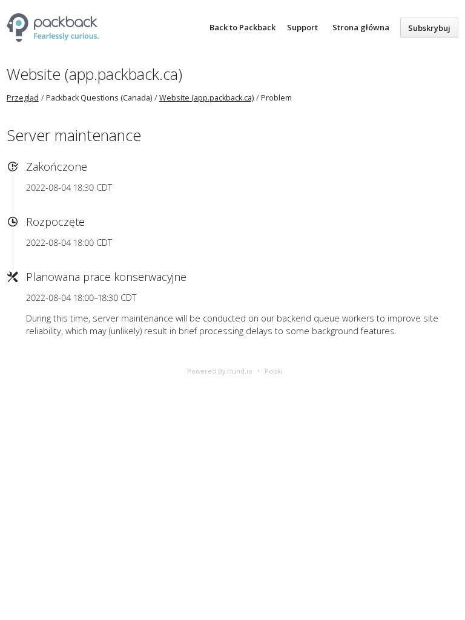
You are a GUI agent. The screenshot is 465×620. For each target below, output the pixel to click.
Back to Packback (242, 27)
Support (302, 27)
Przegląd (23, 98)
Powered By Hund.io (219, 370)
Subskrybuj (429, 27)
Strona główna (360, 27)
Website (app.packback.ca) (94, 74)
